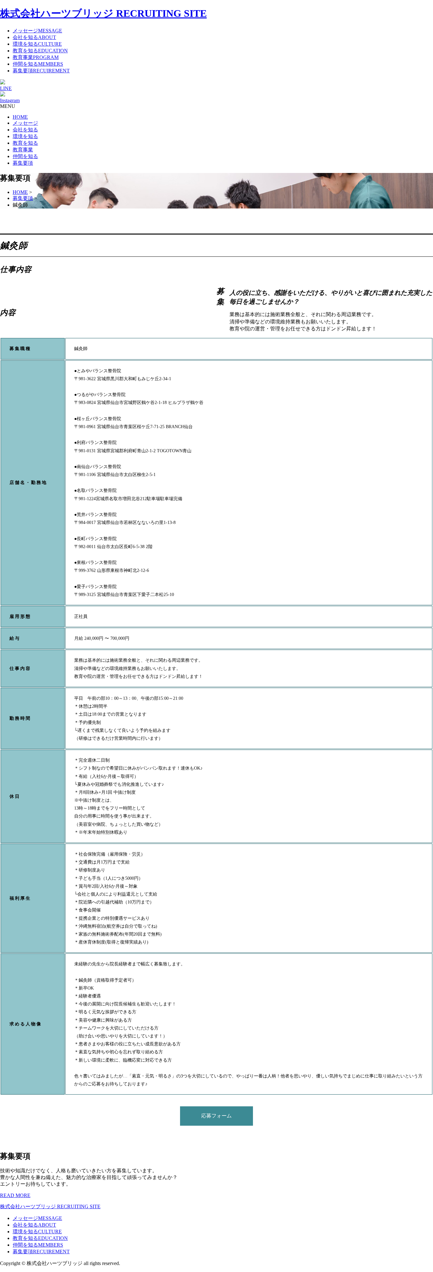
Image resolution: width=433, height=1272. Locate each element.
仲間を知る (25, 156)
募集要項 (23, 163)
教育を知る (25, 143)
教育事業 (23, 149)
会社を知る (25, 129)
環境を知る (25, 136)
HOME (20, 117)
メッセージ (25, 123)
